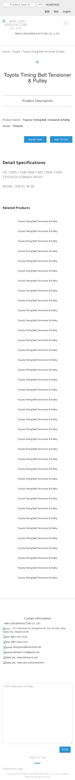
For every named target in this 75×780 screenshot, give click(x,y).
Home (6, 51)
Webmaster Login (13, 768)
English (67, 11)
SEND (65, 749)
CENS (47, 776)
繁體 (47, 11)
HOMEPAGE (52, 4)
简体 (56, 11)
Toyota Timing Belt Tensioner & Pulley (44, 51)
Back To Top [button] (37, 757)
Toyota (16, 51)
